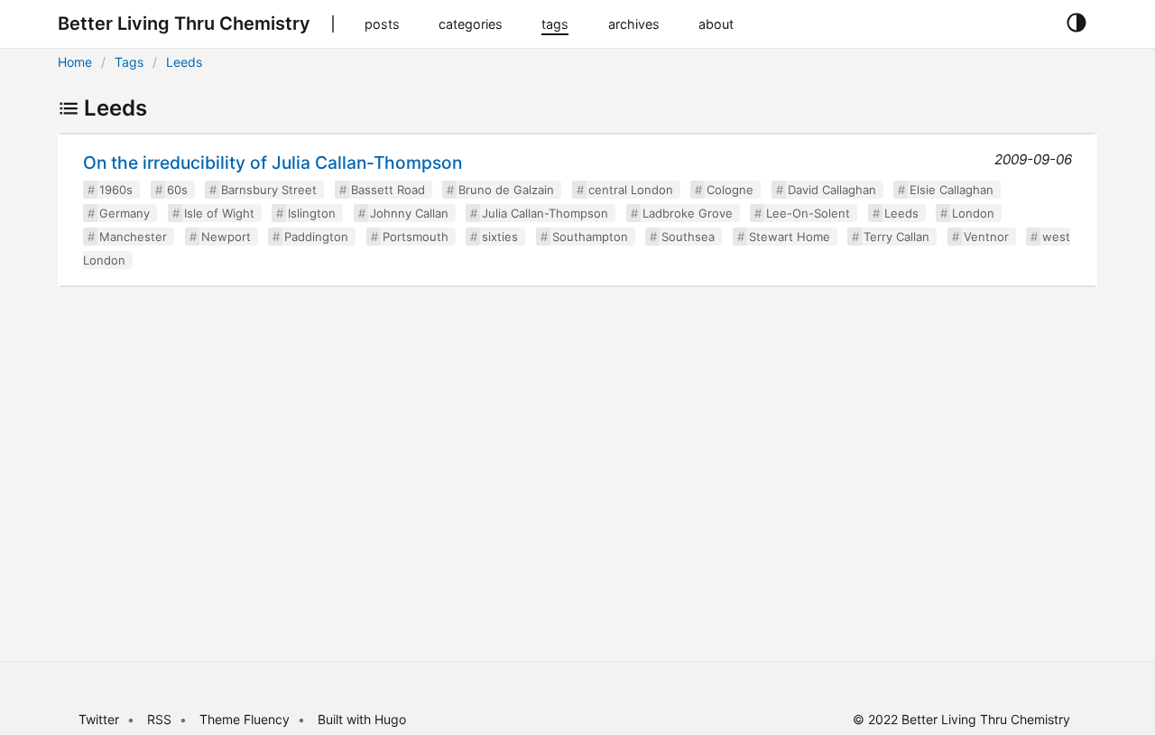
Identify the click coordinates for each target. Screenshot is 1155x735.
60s (177, 189)
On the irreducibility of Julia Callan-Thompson (272, 162)
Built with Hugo (362, 719)
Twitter (99, 719)
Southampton (590, 236)
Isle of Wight (219, 213)
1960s (116, 189)
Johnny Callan (409, 213)
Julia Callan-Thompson (545, 213)
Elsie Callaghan (951, 189)
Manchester (133, 236)
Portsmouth (415, 236)
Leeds (184, 62)
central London (630, 189)
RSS (159, 719)
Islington (312, 213)
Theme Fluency (246, 719)
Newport (226, 236)
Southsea (688, 236)
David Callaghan (832, 189)
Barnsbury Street (269, 189)
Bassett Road (388, 189)
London (973, 213)
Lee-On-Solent (808, 213)
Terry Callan (896, 236)
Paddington (316, 236)
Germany (124, 213)
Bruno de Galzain (506, 189)
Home (75, 62)
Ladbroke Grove (687, 213)
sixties (500, 236)
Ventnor (986, 236)
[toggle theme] (1076, 23)
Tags (129, 62)
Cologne (730, 189)
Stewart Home (789, 236)
